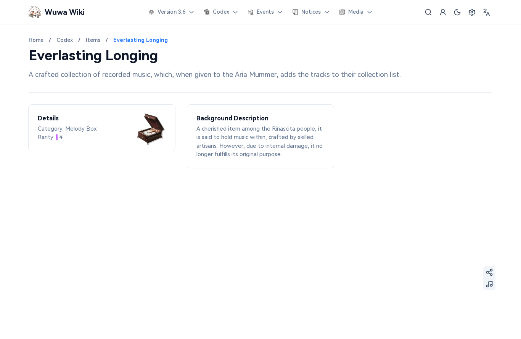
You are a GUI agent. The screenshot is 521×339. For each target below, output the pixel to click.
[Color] (457, 12)
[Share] (489, 272)
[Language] (486, 12)
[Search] (428, 12)
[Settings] (472, 12)
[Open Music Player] (489, 284)
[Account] (443, 12)
